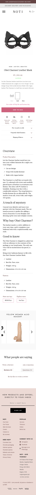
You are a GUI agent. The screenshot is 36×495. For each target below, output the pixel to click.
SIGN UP (18, 410)
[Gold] (17, 95)
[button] (18, 128)
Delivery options (7, 447)
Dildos (21, 427)
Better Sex (22, 429)
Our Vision (6, 424)
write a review (23, 377)
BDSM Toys (24, 66)
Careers (5, 429)
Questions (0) (27, 370)
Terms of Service (7, 454)
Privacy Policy (7, 457)
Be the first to (18, 377)
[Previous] (4, 332)
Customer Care (7, 442)
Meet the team (7, 427)
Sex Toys (16, 66)
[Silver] (23, 95)
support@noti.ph (24, 474)
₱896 (18, 329)
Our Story (5, 422)
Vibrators (22, 424)
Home (10, 66)
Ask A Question (28, 365)
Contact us (6, 432)
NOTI (8, 482)
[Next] (31, 332)
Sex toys (22, 422)
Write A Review (8, 365)
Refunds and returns (8, 452)
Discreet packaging (8, 445)
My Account (6, 434)
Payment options (8, 450)
